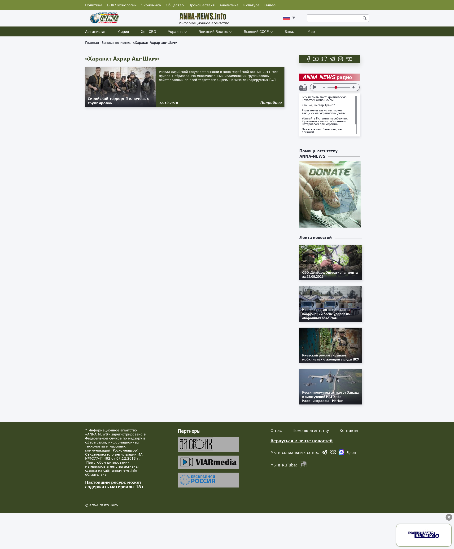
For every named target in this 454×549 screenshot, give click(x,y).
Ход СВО (148, 31)
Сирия (123, 31)
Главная (92, 42)
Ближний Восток (213, 31)
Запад (290, 31)
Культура (251, 5)
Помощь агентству (310, 430)
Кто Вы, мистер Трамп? (318, 105)
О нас (276, 430)
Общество (175, 5)
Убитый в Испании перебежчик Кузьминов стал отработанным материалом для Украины (325, 121)
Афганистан (95, 31)
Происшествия (201, 5)
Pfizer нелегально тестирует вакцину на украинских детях (323, 112)
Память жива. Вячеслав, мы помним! (322, 131)
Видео (269, 5)
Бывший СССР (256, 31)
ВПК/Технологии (121, 5)
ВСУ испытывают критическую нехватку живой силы (324, 98)
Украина (175, 31)
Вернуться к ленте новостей (302, 441)
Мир (311, 31)
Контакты (349, 430)
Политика (93, 5)
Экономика (151, 5)
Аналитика (229, 5)
